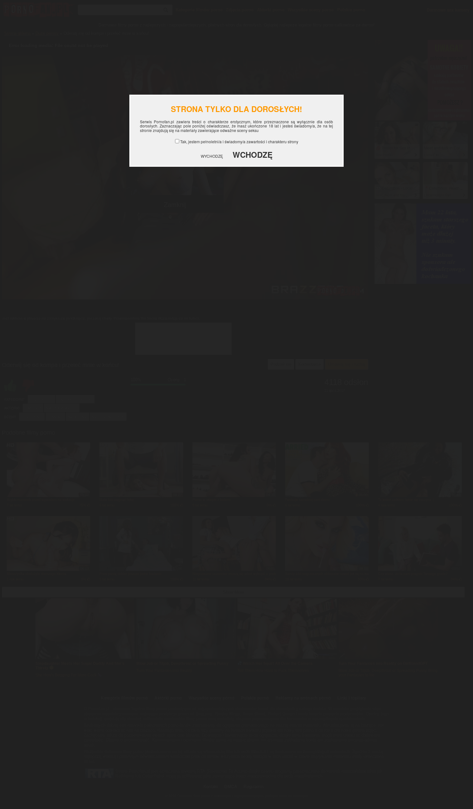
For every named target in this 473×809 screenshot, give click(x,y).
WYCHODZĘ (212, 156)
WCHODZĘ (253, 154)
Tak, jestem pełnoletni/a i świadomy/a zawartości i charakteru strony (239, 141)
